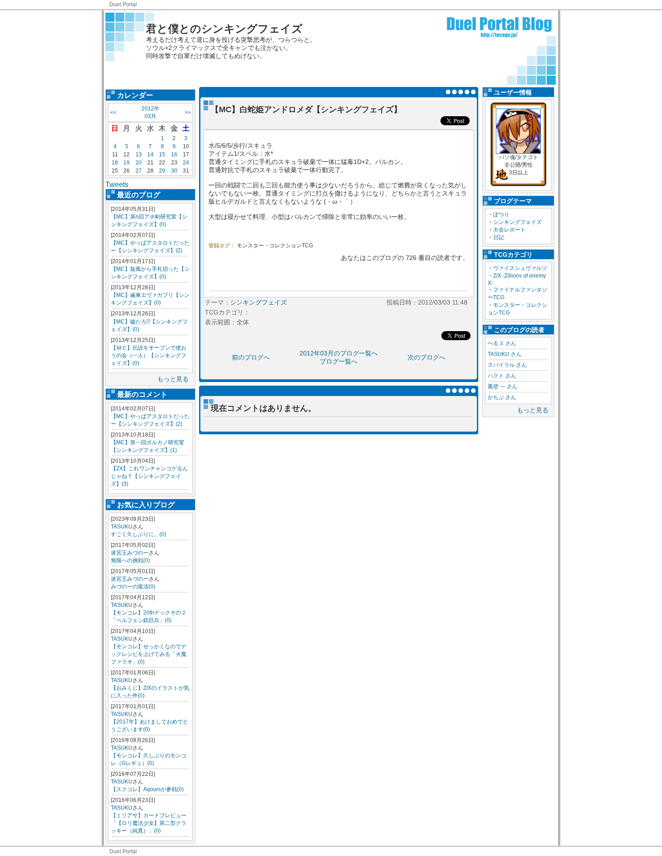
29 (162, 171)
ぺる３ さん (502, 343)
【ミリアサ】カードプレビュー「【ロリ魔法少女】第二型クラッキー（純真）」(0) (148, 823)
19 (126, 162)
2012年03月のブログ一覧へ (338, 353)
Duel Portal (123, 4)
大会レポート (509, 230)
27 (139, 171)
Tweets (116, 184)
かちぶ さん (502, 397)
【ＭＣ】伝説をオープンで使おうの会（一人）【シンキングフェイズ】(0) (148, 355)
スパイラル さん (507, 365)
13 (139, 154)
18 (115, 162)
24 (186, 162)
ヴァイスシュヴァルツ (520, 268)
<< (113, 112)
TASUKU (121, 527)
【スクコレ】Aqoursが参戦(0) (147, 789)
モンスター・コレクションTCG (275, 245)
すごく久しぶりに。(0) (138, 534)
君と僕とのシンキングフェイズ (224, 29)
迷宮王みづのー (130, 553)
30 (174, 171)
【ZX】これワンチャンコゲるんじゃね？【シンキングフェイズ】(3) (149, 476)
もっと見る (173, 378)
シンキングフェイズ (517, 222)
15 (162, 154)
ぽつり (501, 214)
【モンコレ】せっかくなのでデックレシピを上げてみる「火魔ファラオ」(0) (148, 654)
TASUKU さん (504, 354)
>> (188, 112)
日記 (498, 237)
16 (174, 154)
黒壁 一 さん (502, 386)
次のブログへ (426, 357)
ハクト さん (502, 376)
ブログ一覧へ (339, 361)
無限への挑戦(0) (130, 560)
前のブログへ (251, 357)
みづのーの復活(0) (133, 586)
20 (139, 162)
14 (150, 154)
